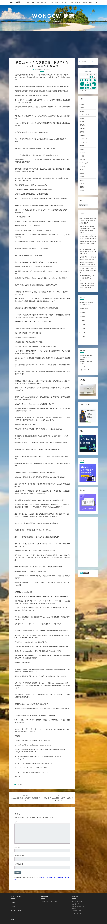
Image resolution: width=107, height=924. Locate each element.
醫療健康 (82, 187)
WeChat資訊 (83, 166)
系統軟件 (82, 118)
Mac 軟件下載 (83, 139)
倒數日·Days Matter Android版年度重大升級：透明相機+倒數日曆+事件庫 (88, 221)
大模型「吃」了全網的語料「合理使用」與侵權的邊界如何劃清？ (88, 286)
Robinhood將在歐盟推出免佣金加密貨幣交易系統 (25, 798)
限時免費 (82, 111)
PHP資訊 (82, 170)
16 (92, 82)
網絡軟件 (82, 132)
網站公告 (82, 104)
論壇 (33, 2)
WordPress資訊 (84, 163)
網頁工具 (82, 180)
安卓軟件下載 (83, 142)
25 (80, 88)
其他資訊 (82, 190)
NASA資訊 (82, 159)
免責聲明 (13, 902)
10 (95, 80)
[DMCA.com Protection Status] (84, 573)
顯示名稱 (17, 847)
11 (80, 82)
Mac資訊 (82, 149)
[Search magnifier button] (94, 61)
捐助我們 (13, 906)
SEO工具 (70, 2)
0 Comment (47, 69)
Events (12, 919)
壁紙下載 (43, 2)
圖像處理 (82, 125)
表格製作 (84, 2)
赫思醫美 (82, 108)
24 (95, 85)
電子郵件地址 (19, 856)
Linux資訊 (82, 152)
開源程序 (82, 176)
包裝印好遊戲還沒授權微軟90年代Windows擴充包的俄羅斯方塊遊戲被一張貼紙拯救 (88, 228)
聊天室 (64, 2)
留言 (16, 822)
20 (85, 85)
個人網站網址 (18, 864)
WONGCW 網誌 (15, 2)
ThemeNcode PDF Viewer (17, 910)
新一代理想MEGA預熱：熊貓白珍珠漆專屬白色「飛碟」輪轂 (88, 251)
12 (83, 82)
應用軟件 (82, 135)
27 (85, 88)
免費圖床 (50, 2)
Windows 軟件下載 (85, 114)
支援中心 (77, 2)
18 (80, 85)
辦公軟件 (82, 121)
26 (83, 88)
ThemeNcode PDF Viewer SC (18, 915)
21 (88, 85)
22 (90, 85)
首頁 (28, 2)
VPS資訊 (82, 156)
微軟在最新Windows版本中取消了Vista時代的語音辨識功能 (58, 798)
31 (95, 88)
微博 (38, 2)
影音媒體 (82, 128)
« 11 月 (81, 90)
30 (92, 88)
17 (95, 82)
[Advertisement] (53, 46)
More (90, 2)
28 (88, 88)
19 (83, 85)
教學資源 (82, 173)
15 (90, 82)
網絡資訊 (19, 784)
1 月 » (85, 90)
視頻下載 (57, 2)
